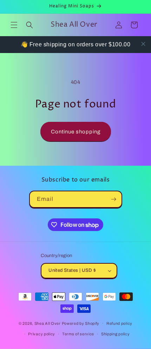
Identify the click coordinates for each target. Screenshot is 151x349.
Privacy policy (41, 334)
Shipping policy (115, 334)
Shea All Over (48, 323)
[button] (14, 25)
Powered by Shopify (81, 323)
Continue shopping (75, 131)
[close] (143, 44)
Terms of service (78, 334)
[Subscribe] (114, 199)
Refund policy (119, 323)
